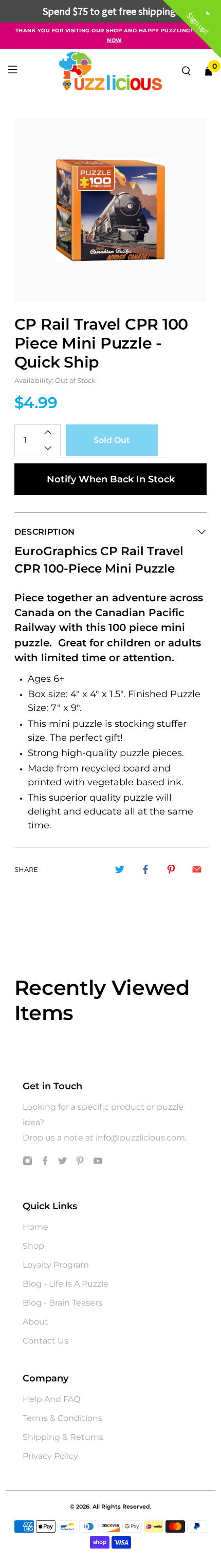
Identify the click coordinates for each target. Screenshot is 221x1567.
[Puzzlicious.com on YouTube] (98, 1163)
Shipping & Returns (63, 1437)
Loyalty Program (56, 1265)
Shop (33, 1246)
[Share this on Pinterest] (171, 869)
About (35, 1322)
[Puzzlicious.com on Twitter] (62, 1163)
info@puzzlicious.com (140, 1138)
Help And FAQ (51, 1399)
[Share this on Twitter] (120, 869)
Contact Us (45, 1341)
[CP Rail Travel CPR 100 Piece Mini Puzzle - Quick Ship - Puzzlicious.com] (111, 210)
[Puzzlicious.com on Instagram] (27, 1163)
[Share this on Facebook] (145, 869)
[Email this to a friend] (197, 869)
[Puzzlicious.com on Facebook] (45, 1163)
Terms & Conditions (62, 1418)
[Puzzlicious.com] (111, 71)
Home (35, 1227)
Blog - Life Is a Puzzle (65, 1284)
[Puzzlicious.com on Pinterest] (80, 1163)
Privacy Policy (50, 1456)
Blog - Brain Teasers (62, 1303)
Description (44, 532)
